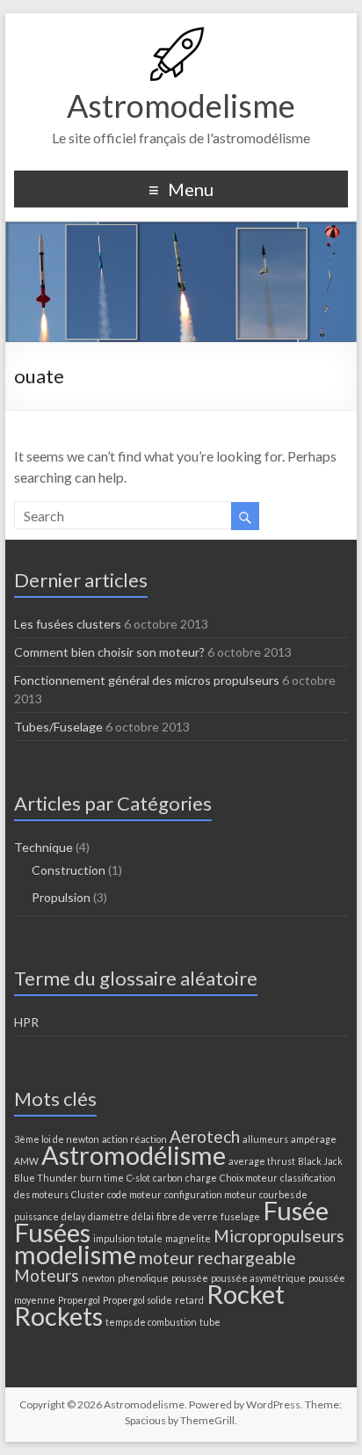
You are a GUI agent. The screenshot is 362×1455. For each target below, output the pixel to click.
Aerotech (205, 1136)
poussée (189, 1278)
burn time (102, 1177)
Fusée (296, 1210)
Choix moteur (249, 1177)
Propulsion (61, 897)
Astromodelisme (181, 105)
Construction (68, 869)
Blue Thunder (45, 1177)
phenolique (143, 1278)
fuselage (240, 1216)
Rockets (58, 1315)
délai (143, 1216)
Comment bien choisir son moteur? (109, 651)
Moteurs (46, 1275)
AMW (26, 1161)
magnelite (188, 1238)
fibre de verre (187, 1216)
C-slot (138, 1177)
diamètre (108, 1216)
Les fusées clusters (67, 623)
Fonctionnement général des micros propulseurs (146, 680)
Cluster (88, 1194)
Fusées (52, 1232)
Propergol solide (137, 1300)
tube (210, 1322)
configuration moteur (210, 1194)
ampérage (314, 1139)
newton (98, 1278)
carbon (168, 1177)
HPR (26, 1022)
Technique (43, 847)
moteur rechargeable (217, 1258)
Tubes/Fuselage (58, 726)
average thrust (261, 1161)
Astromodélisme (133, 1154)
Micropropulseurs (279, 1236)
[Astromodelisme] (180, 34)
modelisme (75, 1254)
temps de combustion (151, 1322)
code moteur (134, 1194)
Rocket (245, 1293)
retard (189, 1300)
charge (201, 1177)
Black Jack (320, 1161)
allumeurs (265, 1139)
